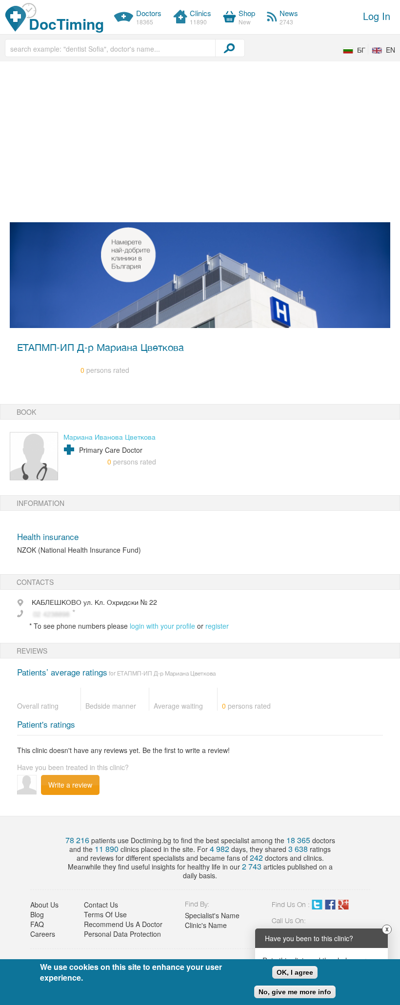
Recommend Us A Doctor (123, 924)
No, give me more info (295, 992)
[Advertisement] (194, 144)
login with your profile (162, 626)
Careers (42, 934)
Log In (376, 16)
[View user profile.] (34, 456)
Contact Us (101, 904)
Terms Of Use (105, 914)
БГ (361, 50)
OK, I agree (295, 972)
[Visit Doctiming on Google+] (343, 906)
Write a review (70, 785)
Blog (37, 914)
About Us (44, 904)
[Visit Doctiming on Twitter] (317, 906)
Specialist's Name (212, 915)
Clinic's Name (206, 925)
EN (390, 50)
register (217, 626)
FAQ (37, 924)
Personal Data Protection (122, 934)
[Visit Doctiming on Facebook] (330, 906)
